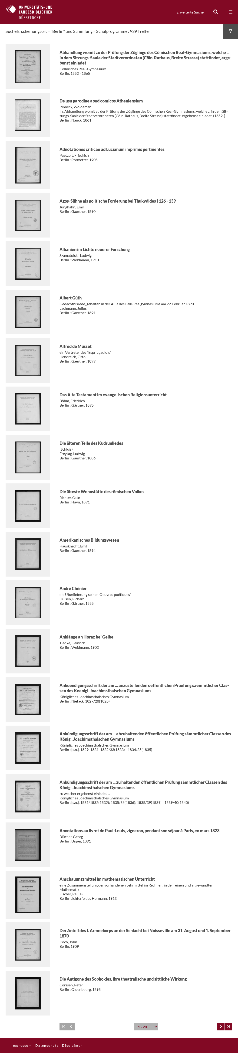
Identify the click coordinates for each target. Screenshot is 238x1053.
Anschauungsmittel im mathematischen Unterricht (107, 879)
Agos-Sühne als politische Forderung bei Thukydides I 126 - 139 (118, 201)
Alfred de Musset (76, 346)
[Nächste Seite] (221, 1026)
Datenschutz (47, 1045)
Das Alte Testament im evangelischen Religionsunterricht (113, 394)
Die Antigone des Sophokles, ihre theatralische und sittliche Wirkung (123, 979)
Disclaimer (72, 1045)
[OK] (215, 12)
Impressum (22, 1045)
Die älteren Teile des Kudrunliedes (91, 443)
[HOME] (32, 11)
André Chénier (73, 588)
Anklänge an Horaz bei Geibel (87, 636)
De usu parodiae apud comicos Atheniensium (101, 100)
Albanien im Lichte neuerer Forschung (95, 249)
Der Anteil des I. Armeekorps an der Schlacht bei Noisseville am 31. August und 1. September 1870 (145, 933)
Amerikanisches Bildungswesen (89, 540)
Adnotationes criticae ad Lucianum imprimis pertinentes (112, 149)
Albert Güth (71, 297)
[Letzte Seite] (228, 1026)
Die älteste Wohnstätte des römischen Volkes (102, 491)
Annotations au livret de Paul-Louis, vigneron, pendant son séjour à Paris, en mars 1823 (139, 830)
